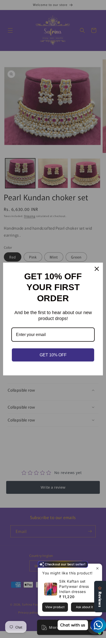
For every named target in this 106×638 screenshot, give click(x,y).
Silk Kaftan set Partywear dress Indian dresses (74, 586)
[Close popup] (97, 568)
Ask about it (84, 607)
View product (55, 607)
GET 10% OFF (53, 355)
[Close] (97, 269)
